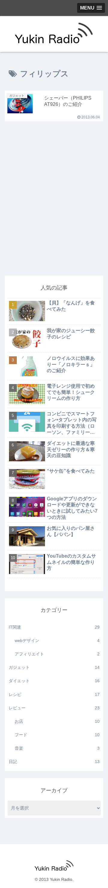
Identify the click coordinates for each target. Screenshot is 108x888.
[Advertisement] (54, 213)
